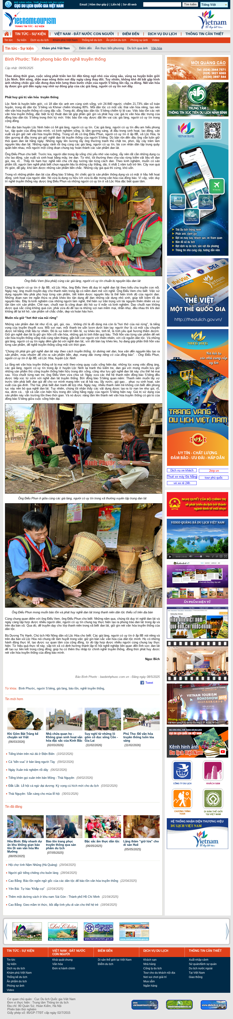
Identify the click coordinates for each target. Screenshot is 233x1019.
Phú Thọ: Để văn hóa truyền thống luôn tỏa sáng (138, 737)
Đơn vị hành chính (63, 968)
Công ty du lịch (152, 968)
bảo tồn (74, 688)
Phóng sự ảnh (139, 40)
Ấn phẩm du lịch (116, 40)
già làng (62, 688)
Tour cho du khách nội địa (159, 972)
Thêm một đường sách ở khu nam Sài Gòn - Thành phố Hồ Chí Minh (54, 896)
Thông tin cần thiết (204, 34)
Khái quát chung (62, 959)
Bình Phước (27, 688)
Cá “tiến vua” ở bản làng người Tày (31, 762)
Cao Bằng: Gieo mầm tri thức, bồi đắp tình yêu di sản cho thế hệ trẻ (53, 904)
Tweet (149, 682)
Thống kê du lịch (92, 40)
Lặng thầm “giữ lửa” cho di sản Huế (141, 843)
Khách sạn (150, 959)
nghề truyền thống (92, 688)
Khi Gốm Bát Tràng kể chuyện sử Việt (22, 735)
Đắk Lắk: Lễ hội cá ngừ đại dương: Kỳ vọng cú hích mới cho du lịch (53, 785)
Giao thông (196, 977)
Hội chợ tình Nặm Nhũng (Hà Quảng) (32, 865)
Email (83, 4)
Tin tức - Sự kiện (30, 34)
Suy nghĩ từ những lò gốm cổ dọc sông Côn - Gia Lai (101, 737)
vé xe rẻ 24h (182, 483)
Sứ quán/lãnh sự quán (203, 964)
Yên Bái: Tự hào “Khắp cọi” (26, 888)
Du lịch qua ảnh (137, 48)
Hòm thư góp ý (99, 4)
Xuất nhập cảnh (198, 959)
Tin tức (8, 40)
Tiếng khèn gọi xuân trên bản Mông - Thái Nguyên (41, 777)
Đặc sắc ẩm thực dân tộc (102, 841)
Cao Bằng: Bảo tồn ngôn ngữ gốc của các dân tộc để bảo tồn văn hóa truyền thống (63, 880)
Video (155, 40)
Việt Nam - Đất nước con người (84, 34)
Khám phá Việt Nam (65, 40)
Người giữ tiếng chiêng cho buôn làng (33, 873)
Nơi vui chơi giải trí (155, 977)
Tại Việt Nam (197, 972)
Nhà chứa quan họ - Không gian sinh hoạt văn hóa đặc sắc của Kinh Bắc (64, 737)
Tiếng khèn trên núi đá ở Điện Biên (31, 754)
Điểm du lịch (105, 964)
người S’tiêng (46, 688)
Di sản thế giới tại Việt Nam (115, 959)
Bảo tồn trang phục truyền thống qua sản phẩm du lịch (61, 845)
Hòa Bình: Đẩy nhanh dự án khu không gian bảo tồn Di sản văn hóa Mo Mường (24, 846)
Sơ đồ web (130, 4)
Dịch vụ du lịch (39, 40)
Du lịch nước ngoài (201, 968)
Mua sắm (149, 981)
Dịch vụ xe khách (181, 470)
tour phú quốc (214, 477)
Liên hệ (115, 4)
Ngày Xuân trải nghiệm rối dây (28, 769)
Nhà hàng (149, 964)
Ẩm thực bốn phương (109, 48)
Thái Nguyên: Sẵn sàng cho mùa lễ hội (34, 793)
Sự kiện (21, 40)
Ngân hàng (150, 985)
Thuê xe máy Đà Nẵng (182, 476)
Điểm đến (130, 34)
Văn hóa (156, 48)
